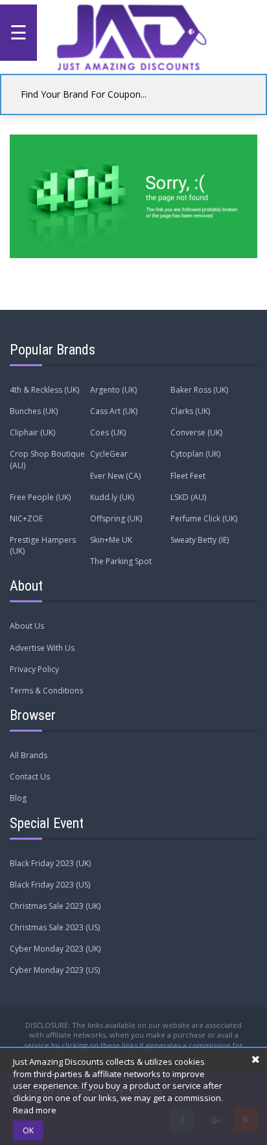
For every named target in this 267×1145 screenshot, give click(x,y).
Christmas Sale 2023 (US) (55, 927)
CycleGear (109, 453)
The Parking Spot (121, 561)
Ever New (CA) (115, 475)
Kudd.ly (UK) (112, 497)
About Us (27, 625)
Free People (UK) (40, 497)
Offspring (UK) (116, 518)
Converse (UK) (196, 432)
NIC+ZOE (26, 518)
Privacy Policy (34, 669)
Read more (34, 1110)
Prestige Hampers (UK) (43, 545)
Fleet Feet (187, 475)
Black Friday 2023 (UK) (50, 863)
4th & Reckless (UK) (44, 389)
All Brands (28, 755)
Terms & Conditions (46, 690)
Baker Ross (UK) (199, 389)
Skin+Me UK (111, 539)
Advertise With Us (42, 647)
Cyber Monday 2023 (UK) (55, 948)
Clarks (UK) (190, 411)
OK (28, 1130)
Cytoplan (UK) (195, 453)
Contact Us (30, 776)
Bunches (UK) (34, 411)
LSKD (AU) (188, 497)
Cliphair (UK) (32, 432)
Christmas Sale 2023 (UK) (55, 905)
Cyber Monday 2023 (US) (55, 970)
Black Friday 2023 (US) (50, 884)
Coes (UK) (108, 432)
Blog (18, 797)
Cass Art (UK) (113, 411)
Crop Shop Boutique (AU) (47, 459)
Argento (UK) (113, 389)
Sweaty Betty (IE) (199, 539)
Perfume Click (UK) (203, 518)
